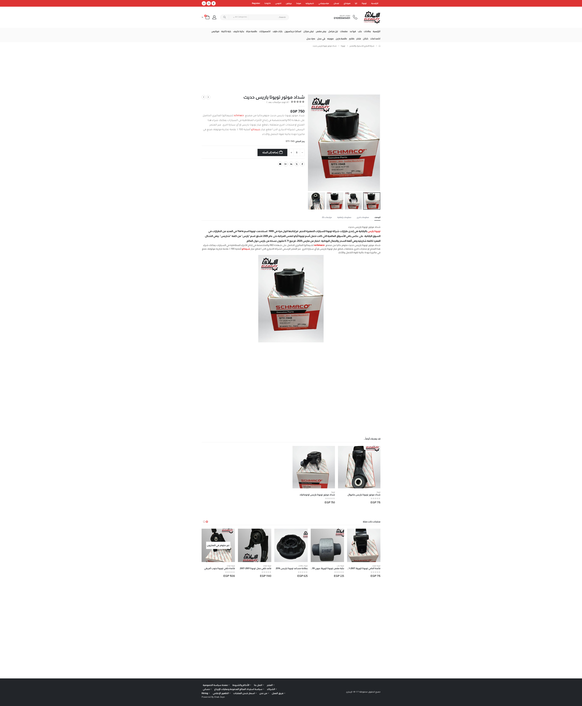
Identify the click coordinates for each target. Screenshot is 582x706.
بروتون (289, 3)
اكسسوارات (265, 31)
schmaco (239, 115)
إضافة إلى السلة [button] (343, 451)
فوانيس (215, 31)
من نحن (263, 693)
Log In (268, 3)
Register (256, 3)
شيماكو (255, 129)
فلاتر (358, 38)
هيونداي (347, 3)
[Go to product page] (359, 467)
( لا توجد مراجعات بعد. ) (277, 102)
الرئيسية (374, 3)
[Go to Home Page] (379, 46)
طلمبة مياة (251, 31)
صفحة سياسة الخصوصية (215, 685)
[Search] (224, 17)
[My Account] (214, 17)
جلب (360, 31)
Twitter (296, 164)
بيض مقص (321, 31)
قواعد (353, 31)
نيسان (336, 3)
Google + (285, 164)
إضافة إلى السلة (270, 152)
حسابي (206, 689)
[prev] (208, 97)
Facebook (302, 164)
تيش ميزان (308, 31)
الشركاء (271, 689)
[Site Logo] (372, 17)
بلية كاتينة (226, 31)
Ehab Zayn (219, 697)
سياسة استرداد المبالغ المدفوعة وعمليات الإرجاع (238, 689)
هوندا (298, 3)
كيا (356, 3)
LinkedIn (291, 164)
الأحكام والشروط (240, 685)
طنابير (351, 38)
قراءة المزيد (206, 533)
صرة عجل (310, 38)
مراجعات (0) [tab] (327, 217)
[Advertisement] (291, 72)
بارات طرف (277, 31)
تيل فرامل (333, 31)
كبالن (365, 38)
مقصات (344, 31)
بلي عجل (321, 38)
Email (280, 164)
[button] (376, 143)
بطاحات (367, 31)
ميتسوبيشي (323, 3)
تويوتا (364, 3)
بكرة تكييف (238, 31)
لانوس (278, 3)
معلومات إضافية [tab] (344, 217)
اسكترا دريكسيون (292, 31)
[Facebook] (213, 3)
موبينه (330, 38)
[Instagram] (209, 3)
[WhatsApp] (204, 3)
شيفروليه (310, 3)
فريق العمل (277, 693)
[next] (204, 97)
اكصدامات (375, 38)
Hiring (205, 693)
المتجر (270, 685)
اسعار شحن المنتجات (244, 693)
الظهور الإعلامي (221, 693)
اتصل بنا (258, 685)
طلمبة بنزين (341, 38)
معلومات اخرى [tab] (363, 217)
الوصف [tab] (377, 217)
